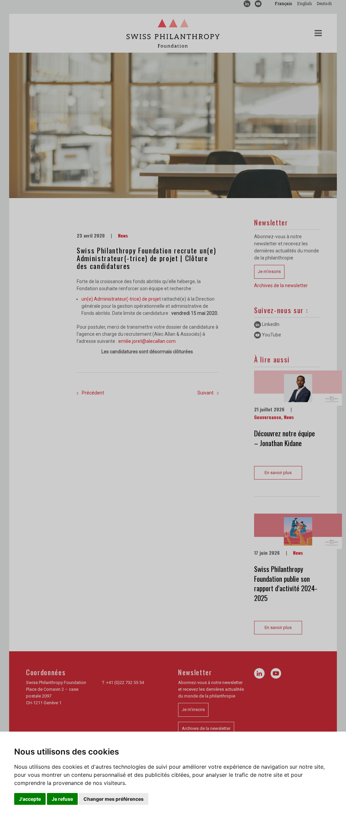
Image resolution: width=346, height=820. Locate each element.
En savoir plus (278, 472)
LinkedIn (270, 324)
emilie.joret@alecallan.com (147, 341)
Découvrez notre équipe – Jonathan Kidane (284, 438)
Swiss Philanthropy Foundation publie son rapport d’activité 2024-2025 (285, 583)
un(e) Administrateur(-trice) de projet (121, 299)
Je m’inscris (269, 271)
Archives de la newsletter (281, 285)
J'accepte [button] (30, 799)
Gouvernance (267, 416)
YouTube (271, 334)
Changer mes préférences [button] (113, 799)
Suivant (205, 392)
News (123, 235)
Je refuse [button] (62, 799)
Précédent (93, 392)
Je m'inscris (193, 709)
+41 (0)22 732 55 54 (125, 682)
